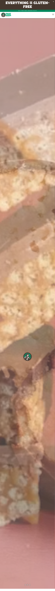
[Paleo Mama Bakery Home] (6, 14)
